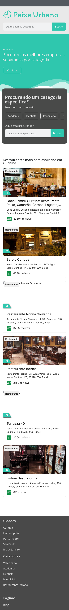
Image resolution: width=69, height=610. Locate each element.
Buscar (59, 26)
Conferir (12, 70)
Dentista (31, 116)
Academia (14, 116)
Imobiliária (49, 116)
